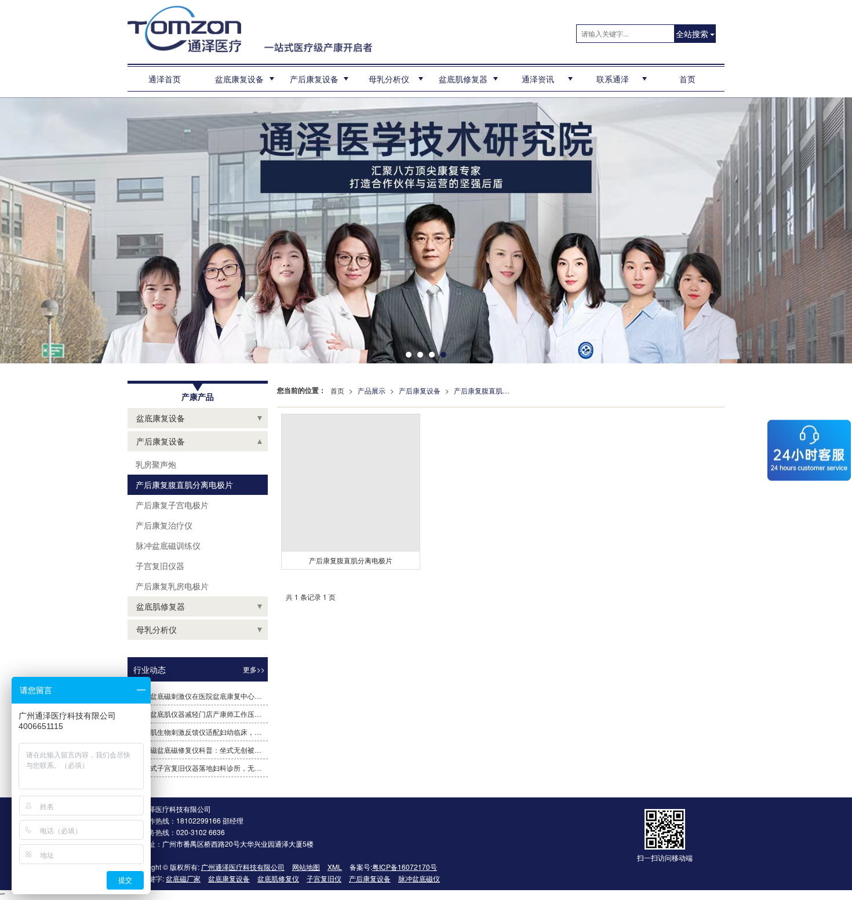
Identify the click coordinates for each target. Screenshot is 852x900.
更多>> (254, 669)
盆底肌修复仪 (278, 878)
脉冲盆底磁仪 (419, 878)
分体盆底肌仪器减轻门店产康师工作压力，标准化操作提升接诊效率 (202, 714)
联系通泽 (612, 79)
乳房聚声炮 (154, 464)
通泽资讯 (538, 79)
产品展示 (371, 390)
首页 (687, 79)
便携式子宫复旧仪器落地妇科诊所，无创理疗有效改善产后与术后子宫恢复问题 (202, 768)
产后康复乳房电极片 (171, 586)
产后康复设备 (314, 79)
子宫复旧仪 (324, 878)
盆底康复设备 (239, 79)
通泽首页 (164, 79)
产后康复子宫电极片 (171, 505)
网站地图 (306, 867)
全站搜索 (692, 33)
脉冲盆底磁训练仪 (167, 545)
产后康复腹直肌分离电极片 (485, 390)
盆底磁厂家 (183, 878)
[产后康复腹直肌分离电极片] (350, 483)
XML (334, 867)
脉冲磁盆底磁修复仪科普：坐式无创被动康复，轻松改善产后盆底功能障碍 (202, 750)
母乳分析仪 (389, 79)
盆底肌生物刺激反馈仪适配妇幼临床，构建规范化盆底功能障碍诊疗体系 (202, 732)
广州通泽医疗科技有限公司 (243, 867)
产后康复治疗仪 (162, 525)
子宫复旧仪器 (158, 565)
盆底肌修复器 (463, 79)
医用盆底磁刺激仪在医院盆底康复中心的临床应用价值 (202, 696)
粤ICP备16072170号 (404, 867)
